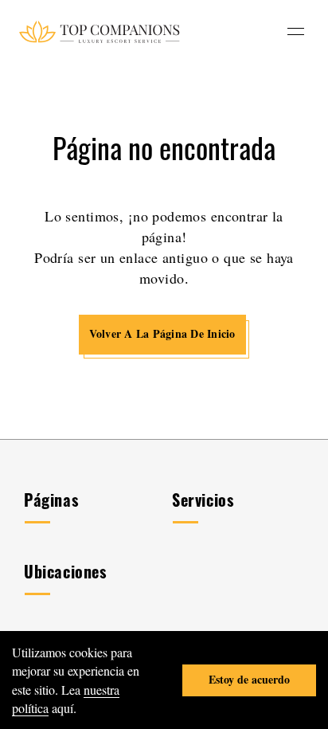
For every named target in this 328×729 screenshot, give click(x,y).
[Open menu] (295, 31)
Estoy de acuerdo (249, 679)
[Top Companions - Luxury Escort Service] (99, 31)
